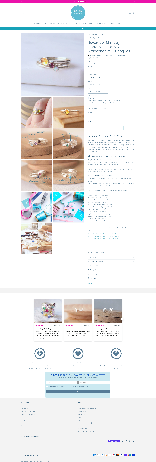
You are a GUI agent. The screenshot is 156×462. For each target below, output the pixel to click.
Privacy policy (56, 461)
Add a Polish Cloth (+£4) (97, 109)
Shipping (90, 63)
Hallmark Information (84, 426)
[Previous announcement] (21, 1)
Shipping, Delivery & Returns (29, 414)
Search (23, 426)
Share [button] (91, 283)
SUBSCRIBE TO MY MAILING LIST (87, 431)
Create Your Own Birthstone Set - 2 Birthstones (103, 234)
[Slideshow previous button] (34, 319)
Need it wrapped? (93, 95)
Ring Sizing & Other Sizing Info (87, 408)
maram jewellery (29, 461)
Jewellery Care (82, 411)
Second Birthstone (93, 74)
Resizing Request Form (28, 411)
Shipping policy (74, 461)
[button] (23, 13)
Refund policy (25, 423)
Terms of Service (26, 420)
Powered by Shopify (38, 461)
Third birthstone (92, 81)
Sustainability (82, 428)
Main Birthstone (92, 66)
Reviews (80, 420)
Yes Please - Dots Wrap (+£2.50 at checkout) (104, 100)
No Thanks (92, 98)
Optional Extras (92, 106)
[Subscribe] (48, 441)
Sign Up (78, 391)
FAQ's (23, 406)
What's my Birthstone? (85, 406)
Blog (79, 417)
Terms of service (65, 461)
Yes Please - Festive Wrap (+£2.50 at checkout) (105, 103)
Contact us (24, 408)
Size (89, 88)
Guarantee (81, 414)
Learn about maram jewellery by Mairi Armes (92, 423)
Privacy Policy (25, 417)
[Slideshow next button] (122, 319)
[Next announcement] (134, 1)
